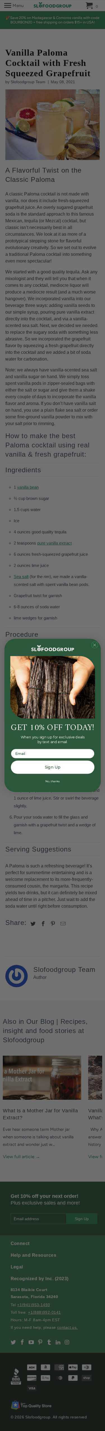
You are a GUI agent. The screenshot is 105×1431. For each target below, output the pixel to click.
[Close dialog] (94, 645)
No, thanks (52, 781)
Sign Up (52, 767)
